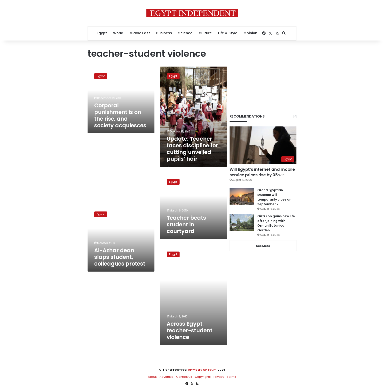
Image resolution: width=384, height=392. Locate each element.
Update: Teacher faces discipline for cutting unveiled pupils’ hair (192, 148)
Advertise (166, 377)
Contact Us (184, 377)
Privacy (219, 377)
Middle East (140, 33)
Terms (231, 377)
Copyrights (203, 377)
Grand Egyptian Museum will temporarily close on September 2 (274, 197)
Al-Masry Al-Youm (202, 370)
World (118, 33)
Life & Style (227, 33)
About (152, 377)
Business (164, 33)
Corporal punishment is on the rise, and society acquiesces (120, 115)
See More (263, 246)
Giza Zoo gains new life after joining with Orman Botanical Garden (276, 223)
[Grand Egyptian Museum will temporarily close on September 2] (242, 196)
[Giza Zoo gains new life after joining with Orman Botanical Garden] (242, 222)
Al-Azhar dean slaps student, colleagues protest (119, 257)
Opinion (250, 33)
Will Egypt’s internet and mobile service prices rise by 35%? (262, 172)
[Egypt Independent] (192, 13)
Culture (205, 33)
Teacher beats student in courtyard (186, 224)
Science (185, 33)
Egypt (102, 33)
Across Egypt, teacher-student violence (189, 330)
